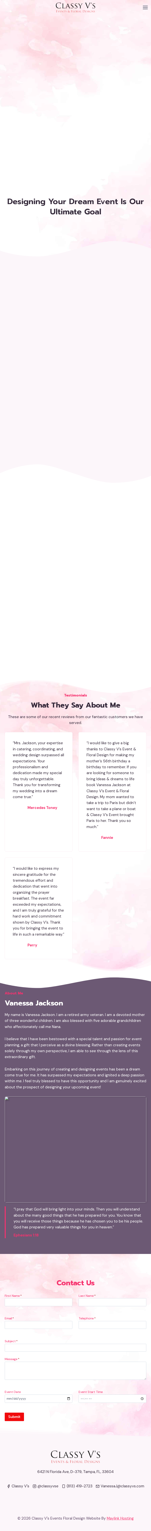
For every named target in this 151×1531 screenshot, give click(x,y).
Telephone (87, 1318)
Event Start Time (91, 1392)
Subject (11, 1341)
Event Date (13, 1392)
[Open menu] (145, 7)
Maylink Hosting (120, 1518)
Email (9, 1318)
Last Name (87, 1296)
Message (12, 1359)
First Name (13, 1296)
